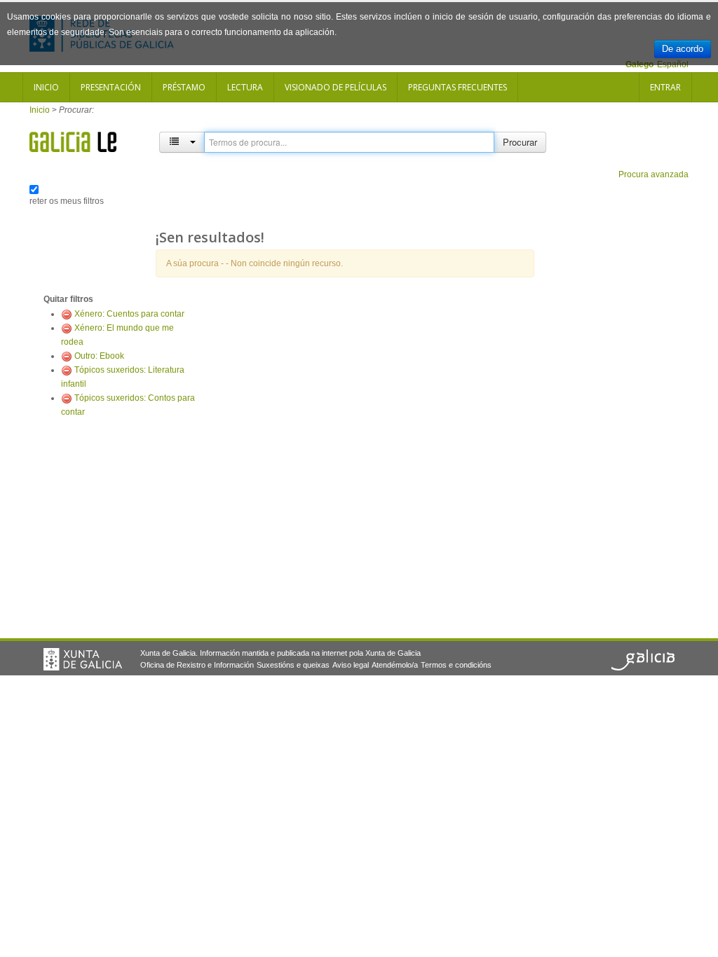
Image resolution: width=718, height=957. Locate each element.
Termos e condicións (456, 665)
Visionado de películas (335, 87)
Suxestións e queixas (293, 665)
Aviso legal (350, 665)
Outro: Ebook (99, 356)
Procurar (520, 142)
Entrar (665, 87)
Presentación (111, 87)
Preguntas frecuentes (457, 87)
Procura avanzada (653, 174)
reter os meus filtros (66, 201)
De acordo (682, 48)
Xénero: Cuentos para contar (129, 314)
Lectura (245, 87)
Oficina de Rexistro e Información (197, 665)
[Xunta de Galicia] (82, 659)
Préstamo (184, 87)
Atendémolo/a (395, 665)
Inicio (46, 87)
